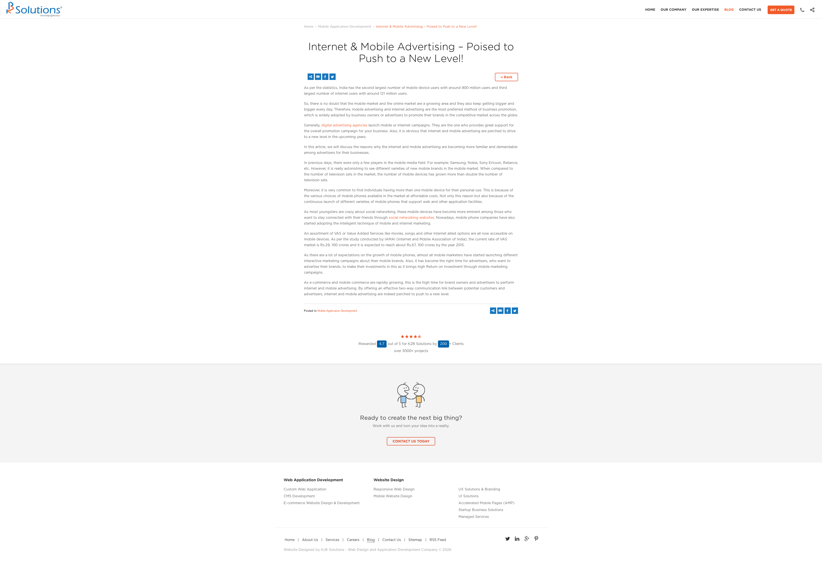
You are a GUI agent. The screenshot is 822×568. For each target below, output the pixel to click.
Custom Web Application (305, 489)
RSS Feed (438, 540)
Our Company (673, 9)
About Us (310, 540)
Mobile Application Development (344, 26)
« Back (506, 77)
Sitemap (415, 540)
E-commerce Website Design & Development (322, 503)
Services (332, 540)
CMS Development (299, 496)
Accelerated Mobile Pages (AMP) (486, 503)
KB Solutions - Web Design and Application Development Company (380, 550)
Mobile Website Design (393, 496)
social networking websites (411, 217)
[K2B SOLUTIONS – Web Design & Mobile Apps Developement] (35, 9)
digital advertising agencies (344, 125)
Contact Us (750, 9)
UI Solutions (469, 496)
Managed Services (474, 517)
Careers (353, 540)
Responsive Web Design (394, 489)
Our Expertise (705, 9)
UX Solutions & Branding (479, 489)
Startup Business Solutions (481, 510)
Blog (729, 9)
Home (650, 9)
